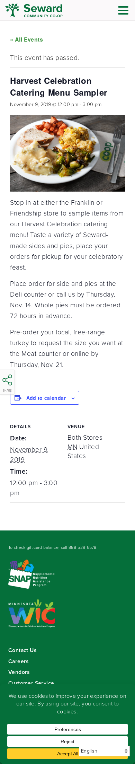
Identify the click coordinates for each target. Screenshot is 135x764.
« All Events (26, 39)
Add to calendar (46, 397)
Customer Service (31, 683)
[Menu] (125, 11)
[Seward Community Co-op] (46, 10)
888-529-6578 (83, 547)
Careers (18, 661)
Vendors (19, 672)
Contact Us (22, 650)
